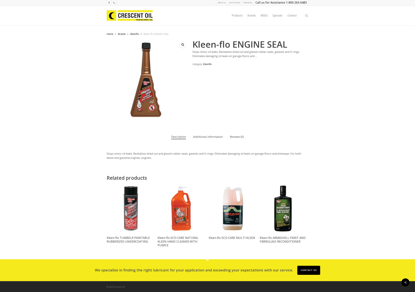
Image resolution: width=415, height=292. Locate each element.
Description (178, 137)
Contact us (309, 270)
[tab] (178, 137)
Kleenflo (134, 33)
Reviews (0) (237, 137)
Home (110, 33)
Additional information (208, 137)
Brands (122, 33)
